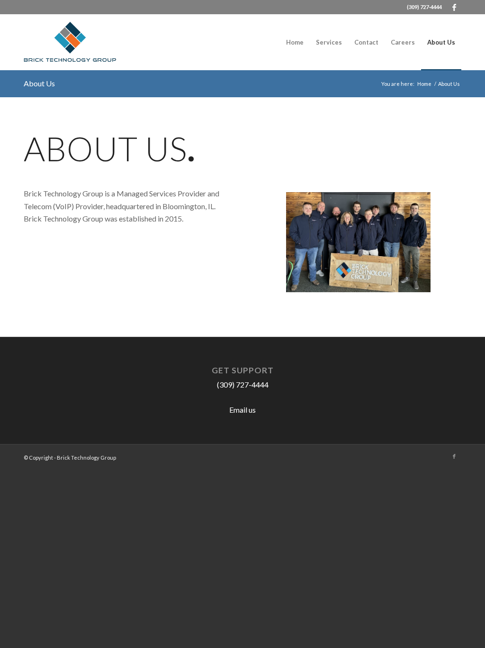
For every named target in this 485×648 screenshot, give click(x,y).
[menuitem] (295, 42)
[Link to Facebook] (454, 7)
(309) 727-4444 (424, 7)
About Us (39, 83)
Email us (242, 409)
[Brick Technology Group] (70, 42)
